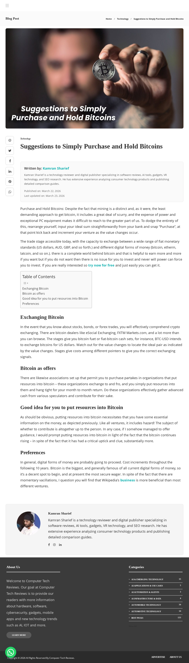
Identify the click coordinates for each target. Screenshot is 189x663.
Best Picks (156, 617)
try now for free (101, 265)
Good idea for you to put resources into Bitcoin (55, 298)
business (127, 480)
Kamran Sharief (56, 168)
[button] (10, 652)
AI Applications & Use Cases (156, 585)
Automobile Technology (156, 604)
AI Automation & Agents (156, 592)
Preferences (30, 304)
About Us (176, 657)
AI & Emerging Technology (156, 579)
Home (109, 18)
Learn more (19, 635)
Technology (122, 18)
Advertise (158, 657)
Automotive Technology (156, 611)
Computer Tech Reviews (61, 657)
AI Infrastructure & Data (156, 598)
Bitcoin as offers (33, 293)
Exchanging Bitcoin (35, 288)
